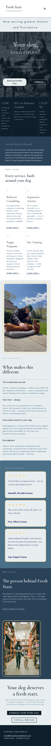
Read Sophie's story (14, 609)
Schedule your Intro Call (24, 713)
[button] (45, 9)
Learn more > (13, 228)
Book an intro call (14, 82)
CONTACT (38, 82)
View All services (24, 720)
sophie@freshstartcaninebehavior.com (17, 735)
